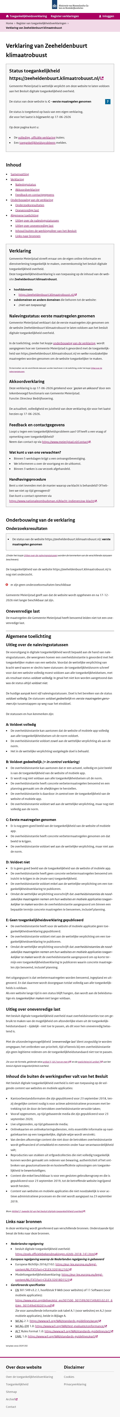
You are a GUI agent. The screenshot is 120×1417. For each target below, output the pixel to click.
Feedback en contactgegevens (34, 195)
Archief (12, 1400)
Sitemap (11, 1392)
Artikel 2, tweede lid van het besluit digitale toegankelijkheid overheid (48, 1211)
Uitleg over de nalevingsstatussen (37, 221)
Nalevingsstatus (25, 184)
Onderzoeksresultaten (29, 205)
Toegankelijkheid (17, 1384)
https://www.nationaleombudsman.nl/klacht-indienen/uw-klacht (53, 501)
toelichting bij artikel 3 (90, 1061)
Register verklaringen (65, 16)
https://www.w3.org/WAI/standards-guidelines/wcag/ (65, 1321)
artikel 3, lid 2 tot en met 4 (57, 1061)
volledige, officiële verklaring (36, 137)
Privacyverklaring (75, 1384)
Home (9, 23)
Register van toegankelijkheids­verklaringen (41, 23)
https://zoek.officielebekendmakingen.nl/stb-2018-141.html (56, 1254)
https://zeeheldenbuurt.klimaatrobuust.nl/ (56, 78)
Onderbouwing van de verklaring (32, 200)
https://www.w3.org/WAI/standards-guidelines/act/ (79, 1331)
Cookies (69, 1377)
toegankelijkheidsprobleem (37, 143)
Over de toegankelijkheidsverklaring (29, 1377)
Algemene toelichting (24, 215)
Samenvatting (20, 174)
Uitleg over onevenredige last (34, 226)
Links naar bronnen (27, 236)
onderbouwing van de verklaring (74, 343)
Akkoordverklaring (27, 190)
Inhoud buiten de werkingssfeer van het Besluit (46, 231)
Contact (11, 1407)
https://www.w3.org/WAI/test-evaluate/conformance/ (71, 1326)
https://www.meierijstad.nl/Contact (66, 442)
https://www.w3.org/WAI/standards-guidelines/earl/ (63, 1336)
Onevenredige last (27, 210)
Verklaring (17, 179)
